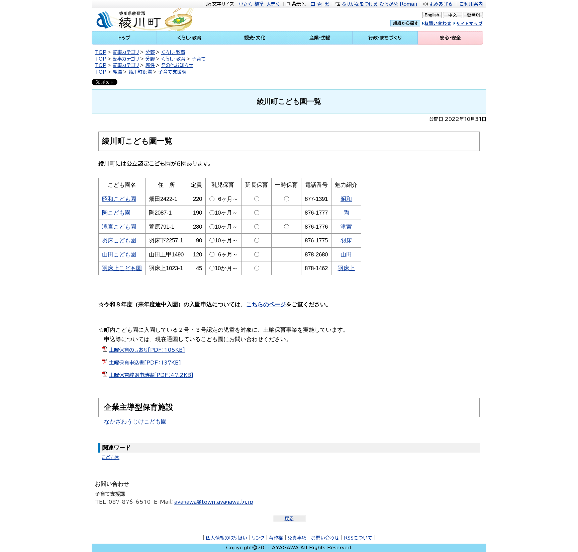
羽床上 (346, 268)
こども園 (110, 457)
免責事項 (297, 538)
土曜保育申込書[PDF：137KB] (145, 362)
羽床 (346, 240)
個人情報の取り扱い (226, 538)
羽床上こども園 (122, 268)
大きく (273, 4)
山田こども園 (119, 254)
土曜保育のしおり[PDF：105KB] (147, 349)
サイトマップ (474, 24)
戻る (289, 518)
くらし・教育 (173, 52)
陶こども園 (116, 212)
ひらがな (389, 4)
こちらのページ (266, 304)
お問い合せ (444, 24)
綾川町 (149, 19)
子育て (199, 59)
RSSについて (358, 538)
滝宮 (346, 226)
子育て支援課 (172, 72)
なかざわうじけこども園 (135, 421)
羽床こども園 (119, 240)
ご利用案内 (471, 4)
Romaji (408, 4)
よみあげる (440, 4)
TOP (100, 52)
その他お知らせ (177, 65)
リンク (258, 538)
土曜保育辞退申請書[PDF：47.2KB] (151, 375)
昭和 (346, 198)
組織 (117, 72)
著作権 (276, 538)
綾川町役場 (140, 72)
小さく (245, 4)
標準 (259, 4)
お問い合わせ (325, 538)
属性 (150, 65)
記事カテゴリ (126, 52)
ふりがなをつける (360, 4)
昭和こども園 (119, 198)
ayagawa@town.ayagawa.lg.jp (213, 501)
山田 (346, 254)
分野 (150, 52)
